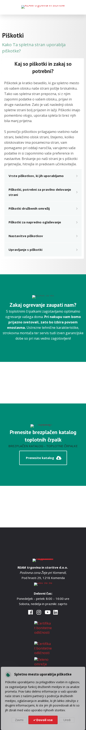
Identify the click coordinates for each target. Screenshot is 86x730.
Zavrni (19, 720)
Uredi (67, 720)
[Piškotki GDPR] (8, 675)
